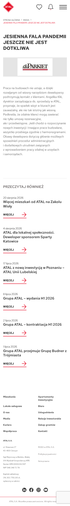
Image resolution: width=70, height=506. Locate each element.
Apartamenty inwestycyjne (46, 398)
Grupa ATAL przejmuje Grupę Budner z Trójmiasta (35, 351)
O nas (6, 412)
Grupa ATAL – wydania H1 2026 (28, 296)
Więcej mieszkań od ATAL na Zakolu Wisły (32, 202)
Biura (41, 406)
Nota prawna (43, 461)
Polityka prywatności (47, 454)
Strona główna (11, 20)
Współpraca (10, 431)
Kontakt (42, 431)
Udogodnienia (46, 412)
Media (26, 20)
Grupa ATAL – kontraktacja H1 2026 (32, 323)
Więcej (8, 214)
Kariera (7, 424)
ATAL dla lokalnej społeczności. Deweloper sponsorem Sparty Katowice (28, 235)
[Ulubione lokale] (39, 7)
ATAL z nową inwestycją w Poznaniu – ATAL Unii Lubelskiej (33, 268)
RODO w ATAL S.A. (46, 447)
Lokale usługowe (12, 406)
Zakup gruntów (46, 424)
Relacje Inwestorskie (49, 418)
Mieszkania (9, 396)
